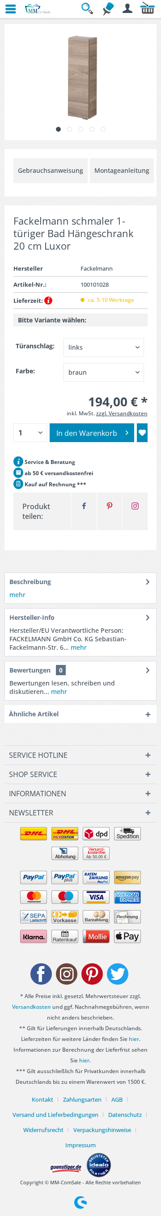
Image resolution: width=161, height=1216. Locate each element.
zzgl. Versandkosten (122, 413)
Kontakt (42, 1099)
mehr (17, 594)
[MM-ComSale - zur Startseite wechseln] (37, 9)
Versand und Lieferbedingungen (55, 1115)
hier (134, 1039)
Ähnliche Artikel (34, 714)
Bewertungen (30, 670)
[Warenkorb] (148, 9)
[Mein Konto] (128, 9)
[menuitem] (6, 9)
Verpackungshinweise (102, 1130)
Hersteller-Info (32, 617)
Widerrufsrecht (43, 1130)
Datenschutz (125, 1115)
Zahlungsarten (82, 1099)
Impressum (80, 1145)
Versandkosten (31, 1007)
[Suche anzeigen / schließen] (88, 9)
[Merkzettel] (108, 9)
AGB (117, 1099)
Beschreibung (30, 581)
